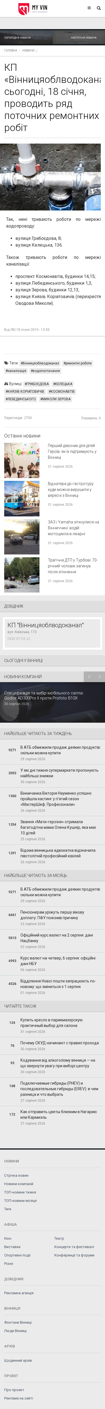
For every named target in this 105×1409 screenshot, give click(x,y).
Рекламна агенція (19, 1293)
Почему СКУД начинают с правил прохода (59, 1043)
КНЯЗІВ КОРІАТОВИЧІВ (26, 392)
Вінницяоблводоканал (41, 363)
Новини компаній (18, 1184)
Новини (28, 50)
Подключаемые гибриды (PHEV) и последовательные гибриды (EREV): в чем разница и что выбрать (59, 1089)
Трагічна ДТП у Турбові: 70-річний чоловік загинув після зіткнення (73, 566)
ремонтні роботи (79, 363)
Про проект (14, 1390)
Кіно (7, 1238)
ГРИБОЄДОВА (38, 384)
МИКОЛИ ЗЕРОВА (56, 399)
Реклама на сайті (18, 1398)
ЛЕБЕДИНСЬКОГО (22, 399)
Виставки (12, 1247)
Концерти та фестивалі (74, 1247)
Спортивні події (17, 1255)
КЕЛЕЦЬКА (63, 384)
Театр (59, 1238)
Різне (8, 1263)
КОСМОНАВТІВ (63, 392)
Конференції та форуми (74, 1255)
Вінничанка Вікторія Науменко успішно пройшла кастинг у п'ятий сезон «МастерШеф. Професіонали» (56, 799)
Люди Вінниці (15, 1331)
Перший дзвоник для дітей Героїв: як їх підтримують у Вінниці (72, 451)
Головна (10, 50)
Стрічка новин (16, 1175)
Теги (7, 1209)
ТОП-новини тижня (20, 1192)
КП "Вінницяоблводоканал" (46, 625)
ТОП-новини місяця (20, 1201)
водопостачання (46, 371)
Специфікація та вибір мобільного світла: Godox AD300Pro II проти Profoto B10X (43, 696)
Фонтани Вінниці (18, 1322)
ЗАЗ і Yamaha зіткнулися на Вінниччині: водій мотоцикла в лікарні (73, 528)
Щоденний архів (18, 1360)
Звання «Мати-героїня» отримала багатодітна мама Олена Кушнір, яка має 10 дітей (58, 827)
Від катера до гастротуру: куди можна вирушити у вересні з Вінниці (71, 489)
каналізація (17, 371)
